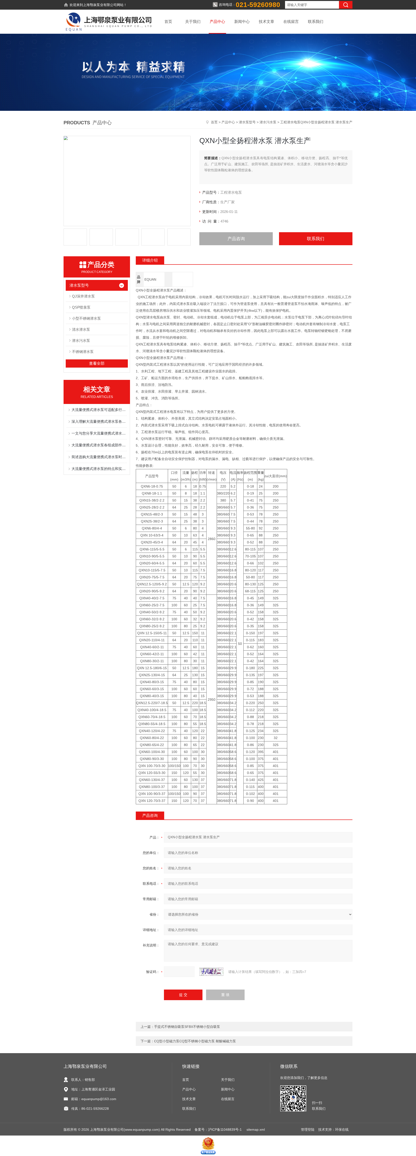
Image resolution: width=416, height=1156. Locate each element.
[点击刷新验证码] (211, 972)
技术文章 (266, 22)
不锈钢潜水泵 (83, 352)
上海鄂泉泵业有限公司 (100, 5)
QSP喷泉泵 (81, 307)
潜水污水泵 (268, 122)
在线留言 (291, 22)
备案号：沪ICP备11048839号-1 (219, 1129)
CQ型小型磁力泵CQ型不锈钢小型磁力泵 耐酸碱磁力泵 (195, 1041)
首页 (168, 22)
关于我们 (193, 22)
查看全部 (96, 363)
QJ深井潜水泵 (83, 296)
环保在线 (342, 1129)
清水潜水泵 (81, 329)
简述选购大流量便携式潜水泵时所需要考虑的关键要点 (99, 457)
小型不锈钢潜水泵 (86, 318)
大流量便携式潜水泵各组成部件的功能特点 (99, 445)
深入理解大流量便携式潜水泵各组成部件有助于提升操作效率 (99, 421)
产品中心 (217, 22)
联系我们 (315, 22)
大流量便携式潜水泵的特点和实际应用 (99, 469)
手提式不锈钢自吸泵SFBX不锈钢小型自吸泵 (187, 1027)
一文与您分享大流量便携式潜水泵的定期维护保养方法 (99, 433)
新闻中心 (242, 22)
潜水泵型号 (247, 122)
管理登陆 (307, 1129)
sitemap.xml (256, 1129)
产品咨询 (236, 238)
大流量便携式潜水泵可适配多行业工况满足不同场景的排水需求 (99, 410)
